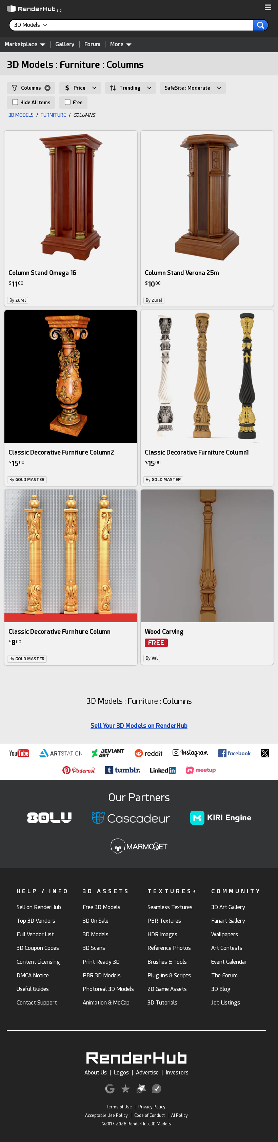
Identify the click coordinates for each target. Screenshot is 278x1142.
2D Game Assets (167, 989)
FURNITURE (53, 115)
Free (77, 102)
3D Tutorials (162, 1002)
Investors (177, 1072)
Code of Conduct (149, 1115)
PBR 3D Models (102, 975)
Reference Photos (169, 948)
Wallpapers (224, 934)
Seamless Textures (170, 907)
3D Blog (221, 989)
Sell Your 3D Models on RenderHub (139, 725)
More (116, 44)
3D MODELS (21, 115)
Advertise (147, 1072)
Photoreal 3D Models (108, 989)
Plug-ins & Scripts (169, 975)
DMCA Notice (33, 975)
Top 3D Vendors (36, 921)
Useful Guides (33, 989)
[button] (268, 8)
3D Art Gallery (228, 907)
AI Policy (179, 1115)
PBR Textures (164, 921)
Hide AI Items (35, 102)
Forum (92, 44)
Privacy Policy (151, 1107)
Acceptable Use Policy (106, 1115)
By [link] (17, 300)
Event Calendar (229, 962)
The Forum (224, 975)
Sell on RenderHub (39, 907)
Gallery (65, 44)
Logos (121, 1072)
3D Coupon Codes (38, 948)
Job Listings (225, 1002)
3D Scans (94, 948)
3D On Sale (95, 921)
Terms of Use (119, 1107)
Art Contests (226, 948)
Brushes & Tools (167, 962)
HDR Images (162, 934)
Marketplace (21, 44)
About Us (95, 1072)
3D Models (95, 934)
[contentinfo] (33, 25)
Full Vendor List (35, 934)
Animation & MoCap (106, 1002)
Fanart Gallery (228, 921)
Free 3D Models (101, 907)
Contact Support (37, 1002)
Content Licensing (38, 962)
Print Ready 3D (101, 962)
